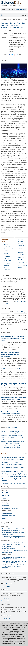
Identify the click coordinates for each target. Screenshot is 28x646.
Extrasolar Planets (7, 495)
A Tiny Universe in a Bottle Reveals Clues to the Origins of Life (14, 551)
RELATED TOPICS (6, 236)
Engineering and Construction (10, 508)
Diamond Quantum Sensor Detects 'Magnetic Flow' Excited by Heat (11, 412)
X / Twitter (6, 600)
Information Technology (7, 260)
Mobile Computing (7, 268)
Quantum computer (20, 240)
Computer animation (21, 244)
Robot (20, 248)
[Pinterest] (15, 55)
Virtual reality (21, 257)
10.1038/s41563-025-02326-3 (15, 302)
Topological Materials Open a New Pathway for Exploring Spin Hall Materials (13, 398)
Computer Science (7, 264)
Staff (11, 623)
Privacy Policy (5, 625)
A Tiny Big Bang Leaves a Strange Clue (13, 457)
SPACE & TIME (4, 490)
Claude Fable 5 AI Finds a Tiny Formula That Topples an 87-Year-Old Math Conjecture (13, 566)
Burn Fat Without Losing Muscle (11, 462)
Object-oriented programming (22, 266)
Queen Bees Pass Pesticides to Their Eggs (14, 483)
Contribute (17, 623)
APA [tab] (17, 312)
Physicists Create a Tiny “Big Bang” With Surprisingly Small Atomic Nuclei (13, 529)
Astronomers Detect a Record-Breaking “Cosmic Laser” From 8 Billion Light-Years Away (12, 437)
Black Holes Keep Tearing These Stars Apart (13, 468)
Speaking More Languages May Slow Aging (14, 474)
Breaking (4, 453)
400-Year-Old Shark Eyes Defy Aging (12, 471)
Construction (5, 505)
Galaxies (4, 498)
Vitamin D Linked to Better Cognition (12, 465)
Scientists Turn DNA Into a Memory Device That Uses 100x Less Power (14, 561)
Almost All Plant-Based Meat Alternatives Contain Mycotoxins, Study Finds (12, 442)
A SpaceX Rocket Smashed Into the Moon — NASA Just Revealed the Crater (14, 537)
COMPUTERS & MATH (6, 510)
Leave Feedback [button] (8, 616)
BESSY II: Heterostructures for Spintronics (13, 369)
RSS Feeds (7, 586)
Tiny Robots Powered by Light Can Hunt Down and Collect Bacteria (13, 557)
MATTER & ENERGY (5, 500)
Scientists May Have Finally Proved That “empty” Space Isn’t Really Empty (13, 543)
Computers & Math (6, 240)
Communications (7, 513)
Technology (5, 503)
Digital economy (22, 262)
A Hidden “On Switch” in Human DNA (12, 460)
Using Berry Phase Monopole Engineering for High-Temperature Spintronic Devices (13, 384)
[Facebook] (9, 55)
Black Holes (5, 493)
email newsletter (21, 9)
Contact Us (7, 618)
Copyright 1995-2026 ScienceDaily (12, 627)
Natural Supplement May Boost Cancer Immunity (13, 479)
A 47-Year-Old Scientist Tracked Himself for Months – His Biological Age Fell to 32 (13, 432)
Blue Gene (21, 260)
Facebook (6, 598)
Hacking (6, 253)
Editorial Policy (14, 625)
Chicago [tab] (23, 312)
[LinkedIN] (17, 55)
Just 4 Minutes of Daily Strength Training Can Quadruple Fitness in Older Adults (13, 447)
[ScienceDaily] (11, 3)
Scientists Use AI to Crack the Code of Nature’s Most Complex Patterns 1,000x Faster (12, 338)
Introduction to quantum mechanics (22, 252)
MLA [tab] (11, 312)
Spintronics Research (7, 245)
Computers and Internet (8, 250)
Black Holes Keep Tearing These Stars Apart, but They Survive (13, 533)
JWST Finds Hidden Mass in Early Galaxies (14, 476)
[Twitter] (12, 55)
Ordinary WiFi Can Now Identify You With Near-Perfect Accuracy (13, 547)
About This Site (4, 623)
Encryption (7, 256)
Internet (4, 518)
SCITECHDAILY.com (12, 427)
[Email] (20, 55)
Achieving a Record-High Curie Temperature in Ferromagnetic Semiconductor (10, 354)
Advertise (24, 623)
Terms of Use (23, 625)
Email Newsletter (8, 584)
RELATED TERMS (20, 236)
